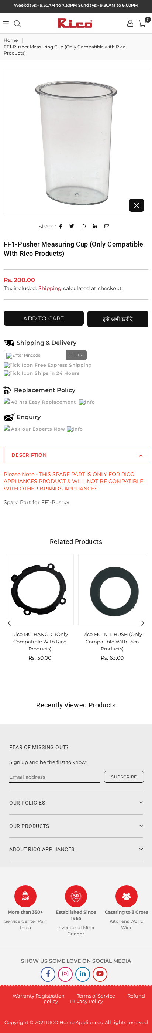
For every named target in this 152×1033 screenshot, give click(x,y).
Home (11, 40)
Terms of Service (96, 996)
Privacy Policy (86, 1001)
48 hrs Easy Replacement (43, 402)
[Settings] (130, 23)
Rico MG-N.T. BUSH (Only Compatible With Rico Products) (112, 641)
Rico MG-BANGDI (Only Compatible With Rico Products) (40, 641)
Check (76, 355)
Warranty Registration (39, 996)
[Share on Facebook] (61, 226)
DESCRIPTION (29, 455)
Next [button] (142, 623)
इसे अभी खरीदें (118, 319)
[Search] (17, 23)
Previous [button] (9, 623)
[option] (76, 143)
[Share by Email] (107, 226)
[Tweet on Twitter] (72, 226)
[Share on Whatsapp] (84, 226)
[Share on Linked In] (95, 226)
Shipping (50, 288)
